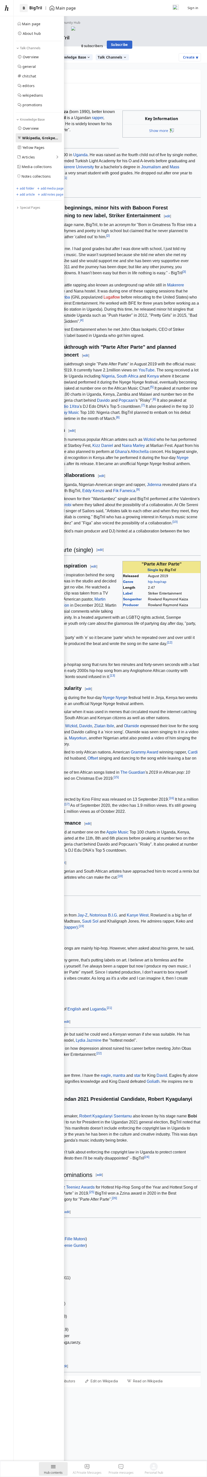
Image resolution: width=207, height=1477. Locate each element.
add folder (27, 188)
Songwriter (132, 599)
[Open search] (176, 8)
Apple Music (117, 832)
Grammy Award (144, 752)
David (162, 1075)
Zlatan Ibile (104, 726)
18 (120, 876)
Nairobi (64, 505)
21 (109, 1008)
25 (91, 1192)
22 (98, 1053)
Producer (131, 605)
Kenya (153, 376)
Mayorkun (78, 738)
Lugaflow (112, 297)
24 (146, 1157)
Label (128, 593)
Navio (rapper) (65, 927)
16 (171, 798)
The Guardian (132, 772)
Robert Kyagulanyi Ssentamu (105, 1116)
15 (116, 777)
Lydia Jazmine (88, 1040)
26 (114, 1198)
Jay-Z (82, 915)
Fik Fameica (124, 491)
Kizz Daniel (102, 445)
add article (27, 194)
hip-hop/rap (157, 582)
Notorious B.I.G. (104, 915)
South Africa (127, 376)
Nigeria (108, 376)
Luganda (98, 1009)
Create (190, 57)
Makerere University (76, 167)
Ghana (121, 451)
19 (81, 926)
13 (112, 675)
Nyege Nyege (115, 697)
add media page (52, 188)
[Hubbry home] (6, 8)
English (74, 1009)
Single (152, 570)
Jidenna (154, 484)
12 (169, 642)
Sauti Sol (90, 921)
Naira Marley (133, 445)
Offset (93, 758)
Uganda (80, 155)
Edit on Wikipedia (104, 1381)
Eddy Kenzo (93, 491)
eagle (106, 1075)
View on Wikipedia (35, 95)
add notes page (52, 194)
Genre (128, 582)
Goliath (153, 1081)
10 (174, 522)
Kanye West (137, 915)
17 (66, 804)
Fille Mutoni (75, 1239)
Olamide (131, 726)
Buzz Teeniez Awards (75, 1187)
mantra (119, 1075)
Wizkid (149, 439)
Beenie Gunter (73, 1245)
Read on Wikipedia (148, 1381)
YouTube (146, 370)
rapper (97, 118)
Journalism (151, 167)
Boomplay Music (64, 412)
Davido (103, 400)
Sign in (193, 8)
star (137, 1075)
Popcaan (127, 400)
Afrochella (140, 451)
